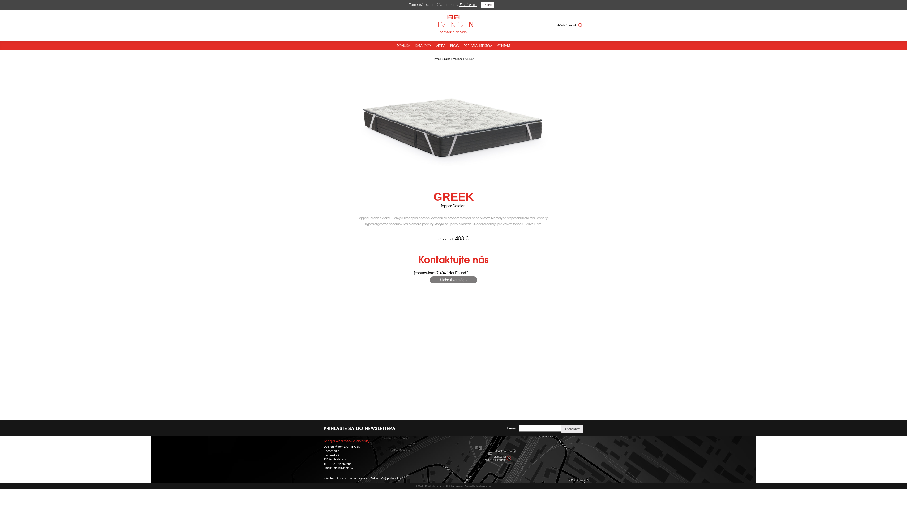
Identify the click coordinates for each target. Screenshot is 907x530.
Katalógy (423, 45)
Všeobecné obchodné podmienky (345, 478)
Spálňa (446, 58)
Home (436, 58)
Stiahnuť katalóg (452, 280)
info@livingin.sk (343, 468)
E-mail (511, 428)
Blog (454, 45)
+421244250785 (340, 463)
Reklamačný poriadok (384, 478)
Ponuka (403, 45)
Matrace (457, 58)
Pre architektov (478, 45)
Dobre (487, 5)
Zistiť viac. (468, 5)
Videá (440, 45)
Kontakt (503, 45)
